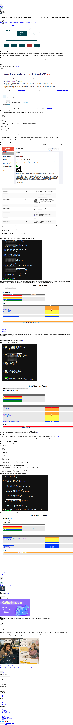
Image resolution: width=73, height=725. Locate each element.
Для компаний (4, 709)
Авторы (3, 703)
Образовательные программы (7, 718)
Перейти (2, 619)
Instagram (7, 585)
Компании (4, 702)
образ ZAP (22, 140)
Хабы (3, 701)
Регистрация (4, 696)
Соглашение (4, 711)
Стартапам (4, 719)
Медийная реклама (5, 716)
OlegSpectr (2, 14)
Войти (3, 695)
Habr (6, 724)
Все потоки (4, 0)
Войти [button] (1, 6)
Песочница (4, 704)
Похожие (8, 676)
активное (4, 331)
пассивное (4, 329)
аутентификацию (11, 186)
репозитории (39, 559)
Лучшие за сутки (3, 676)
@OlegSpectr (7, 593)
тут (22, 340)
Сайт (1, 585)
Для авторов (4, 708)
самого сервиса (49, 108)
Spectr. (13, 25)
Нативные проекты (5, 717)
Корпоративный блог (6, 715)
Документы (4, 710)
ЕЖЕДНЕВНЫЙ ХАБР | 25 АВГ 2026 (6, 621)
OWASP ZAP (17, 66)
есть (37, 432)
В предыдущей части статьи (5, 26)
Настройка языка (3, 723)
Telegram (10, 585)
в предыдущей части (21, 90)
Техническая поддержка (10, 723)
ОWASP (2, 68)
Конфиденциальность (6, 712)
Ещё (3, 672)
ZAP (2, 69)
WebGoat (54, 144)
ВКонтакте (4, 585)
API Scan (57, 436)
